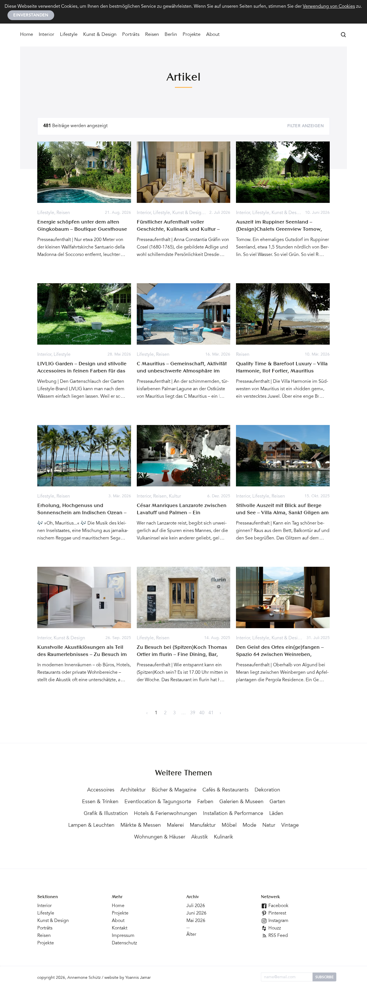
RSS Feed (277, 935)
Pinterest (276, 913)
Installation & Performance (233, 813)
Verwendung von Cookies (329, 6)
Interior (46, 34)
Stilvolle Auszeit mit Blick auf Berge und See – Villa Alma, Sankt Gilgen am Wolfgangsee (282, 513)
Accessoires (100, 790)
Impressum (123, 935)
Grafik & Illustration (106, 813)
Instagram (277, 921)
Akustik (199, 837)
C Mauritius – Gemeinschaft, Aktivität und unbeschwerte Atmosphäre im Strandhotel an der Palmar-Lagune (182, 371)
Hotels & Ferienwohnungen (165, 813)
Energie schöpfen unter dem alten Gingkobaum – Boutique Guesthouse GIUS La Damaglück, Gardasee (82, 229)
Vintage (290, 825)
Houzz (274, 928)
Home (26, 34)
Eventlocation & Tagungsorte (157, 802)
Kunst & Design (99, 34)
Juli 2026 (195, 906)
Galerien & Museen (241, 802)
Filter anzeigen (305, 126)
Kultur (175, 496)
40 (201, 713)
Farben (205, 802)
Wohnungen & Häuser (159, 837)
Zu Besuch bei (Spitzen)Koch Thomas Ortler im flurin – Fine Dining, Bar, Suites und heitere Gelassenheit (182, 654)
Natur (268, 825)
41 (211, 713)
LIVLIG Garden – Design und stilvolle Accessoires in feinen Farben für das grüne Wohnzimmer (81, 371)
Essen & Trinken (100, 802)
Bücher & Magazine (174, 790)
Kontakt (119, 928)
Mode (249, 825)
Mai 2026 (195, 921)
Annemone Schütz (84, 978)
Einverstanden (30, 15)
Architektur (133, 790)
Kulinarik (223, 837)
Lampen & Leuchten (91, 825)
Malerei (175, 825)
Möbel (229, 825)
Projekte (191, 34)
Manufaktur (203, 825)
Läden (276, 813)
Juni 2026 (196, 913)
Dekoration (267, 790)
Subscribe (324, 977)
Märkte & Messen (140, 825)
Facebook (277, 906)
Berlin (171, 34)
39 (192, 713)
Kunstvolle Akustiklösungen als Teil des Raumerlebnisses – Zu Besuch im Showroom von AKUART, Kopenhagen (83, 654)
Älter (191, 934)
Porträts (130, 34)
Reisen (152, 34)
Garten (277, 802)
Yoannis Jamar (138, 978)
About (213, 34)
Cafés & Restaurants (225, 790)
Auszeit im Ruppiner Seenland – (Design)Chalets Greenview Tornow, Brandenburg (279, 229)
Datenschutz (124, 943)
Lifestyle (68, 34)
